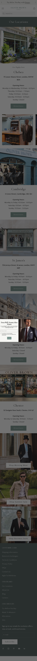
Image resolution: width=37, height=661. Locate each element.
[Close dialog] (36, 319)
